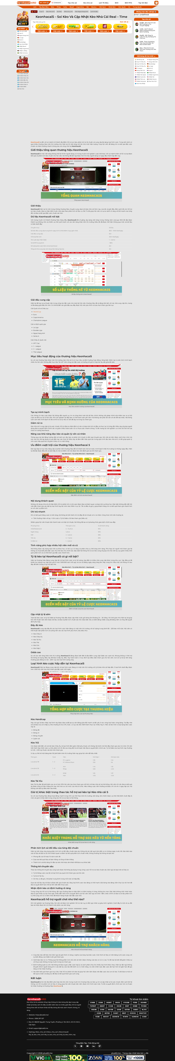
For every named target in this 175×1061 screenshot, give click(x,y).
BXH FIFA (128, 3)
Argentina (80, 7)
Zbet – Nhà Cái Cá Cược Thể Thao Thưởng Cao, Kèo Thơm (148, 49)
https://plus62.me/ (42, 1015)
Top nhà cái (72, 3)
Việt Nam (102, 7)
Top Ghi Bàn (143, 3)
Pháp (59, 7)
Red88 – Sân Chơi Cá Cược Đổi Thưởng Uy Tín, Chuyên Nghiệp (148, 24)
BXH (116, 3)
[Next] (130, 26)
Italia (65, 7)
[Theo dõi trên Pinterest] (81, 1046)
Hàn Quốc (122, 7)
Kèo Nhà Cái (31, 1002)
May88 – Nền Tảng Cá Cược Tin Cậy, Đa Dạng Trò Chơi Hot (148, 37)
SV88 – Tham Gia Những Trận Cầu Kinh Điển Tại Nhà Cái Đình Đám (147, 43)
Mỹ (87, 7)
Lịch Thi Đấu (103, 3)
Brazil (72, 7)
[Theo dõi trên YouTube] (87, 1046)
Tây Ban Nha (44, 7)
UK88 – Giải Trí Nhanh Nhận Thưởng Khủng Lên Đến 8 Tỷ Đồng (147, 30)
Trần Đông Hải (93, 1043)
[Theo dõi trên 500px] (93, 1046)
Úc (129, 7)
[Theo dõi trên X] (75, 1046)
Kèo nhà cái (87, 3)
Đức (52, 7)
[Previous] (33, 26)
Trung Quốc (137, 7)
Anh (34, 7)
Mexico (93, 7)
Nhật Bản (112, 7)
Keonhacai (57, 986)
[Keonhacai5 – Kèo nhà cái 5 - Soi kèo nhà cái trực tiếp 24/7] (27, 2)
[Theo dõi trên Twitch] (100, 1046)
